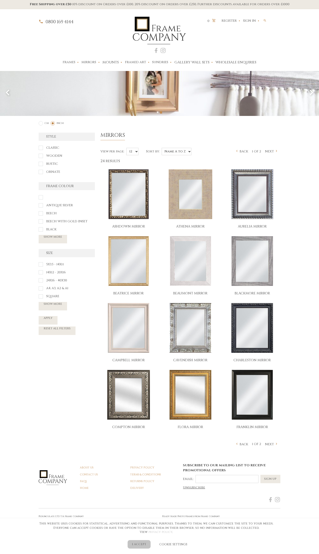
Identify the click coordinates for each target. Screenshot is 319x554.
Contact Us (89, 475)
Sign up (270, 479)
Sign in (249, 20)
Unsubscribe (194, 487)
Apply (48, 318)
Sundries (160, 62)
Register (229, 20)
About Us (87, 468)
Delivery (137, 488)
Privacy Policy (142, 468)
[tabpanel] (159, 93)
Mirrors (88, 62)
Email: (188, 479)
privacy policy (160, 532)
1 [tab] (158, 112)
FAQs (83, 481)
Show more (53, 237)
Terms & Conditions (145, 475)
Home (84, 488)
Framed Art (135, 62)
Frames (69, 62)
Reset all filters (57, 328)
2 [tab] (161, 112)
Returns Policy (142, 481)
